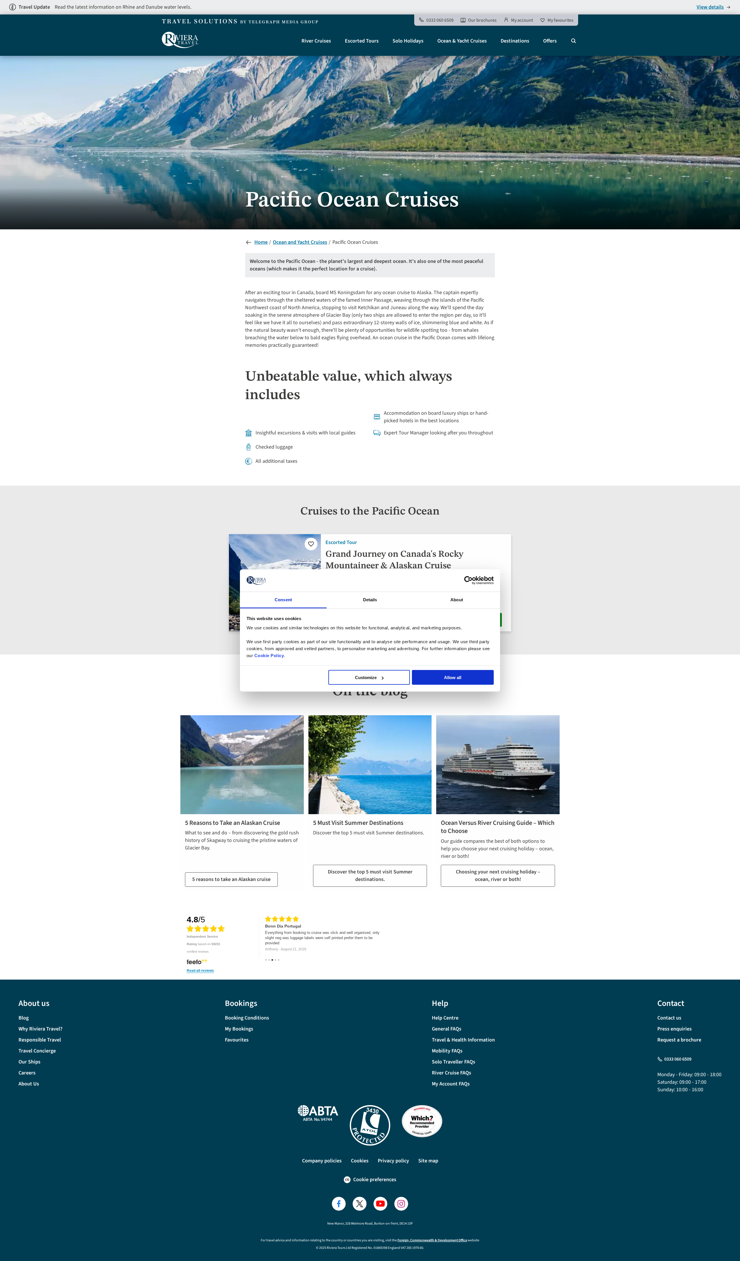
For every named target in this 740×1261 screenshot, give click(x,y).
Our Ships (29, 1061)
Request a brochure (679, 1040)
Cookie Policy (269, 655)
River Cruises (316, 41)
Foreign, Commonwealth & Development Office (432, 1240)
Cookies (360, 1160)
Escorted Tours (362, 41)
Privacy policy (393, 1160)
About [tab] (456, 599)
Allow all (452, 677)
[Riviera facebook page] (339, 1204)
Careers (27, 1072)
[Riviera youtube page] (380, 1204)
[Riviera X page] (360, 1204)
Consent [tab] (283, 599)
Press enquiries (674, 1029)
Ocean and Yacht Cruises (300, 242)
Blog (23, 1018)
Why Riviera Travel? (40, 1029)
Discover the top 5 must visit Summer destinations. (370, 875)
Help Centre (445, 1018)
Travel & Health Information (463, 1040)
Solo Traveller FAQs (453, 1061)
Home (261, 242)
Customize (366, 677)
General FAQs (446, 1029)
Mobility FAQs (447, 1050)
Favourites (237, 1040)
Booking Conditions (247, 1018)
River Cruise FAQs (451, 1072)
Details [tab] (370, 599)
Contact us (669, 1018)
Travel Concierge (37, 1050)
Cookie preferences (374, 1179)
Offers (550, 41)
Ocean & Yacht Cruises (462, 41)
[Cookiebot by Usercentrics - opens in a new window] (468, 580)
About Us (28, 1083)
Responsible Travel (39, 1040)
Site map (428, 1160)
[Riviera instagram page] (401, 1204)
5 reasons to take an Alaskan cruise (231, 879)
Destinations (515, 41)
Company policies (322, 1160)
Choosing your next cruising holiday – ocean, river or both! (498, 875)
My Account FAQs (451, 1083)
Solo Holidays (408, 41)
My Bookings (239, 1029)
